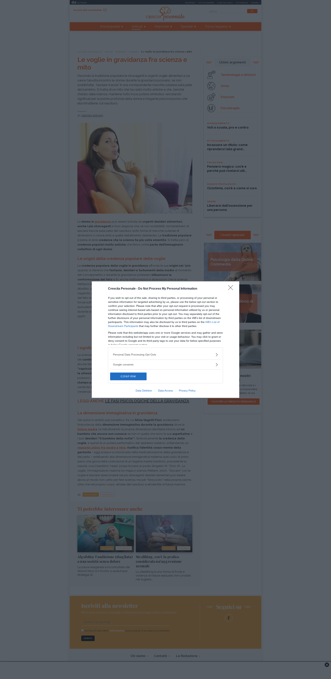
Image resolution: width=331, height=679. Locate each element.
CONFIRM (128, 376)
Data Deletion (144, 390)
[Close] (231, 288)
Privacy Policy (187, 390)
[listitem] (165, 355)
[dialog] (165, 339)
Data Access (165, 390)
